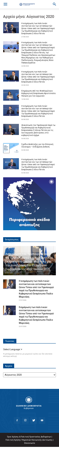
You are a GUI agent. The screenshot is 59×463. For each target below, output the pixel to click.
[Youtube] (42, 420)
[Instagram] (25, 420)
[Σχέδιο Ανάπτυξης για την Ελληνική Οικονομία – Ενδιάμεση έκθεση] (11, 148)
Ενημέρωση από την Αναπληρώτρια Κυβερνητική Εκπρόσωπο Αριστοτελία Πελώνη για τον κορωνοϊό (38, 93)
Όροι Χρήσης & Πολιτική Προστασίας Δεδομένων (29, 437)
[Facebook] (17, 420)
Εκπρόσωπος (12, 239)
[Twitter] (34, 420)
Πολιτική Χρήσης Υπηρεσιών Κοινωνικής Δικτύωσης (29, 440)
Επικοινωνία (29, 443)
